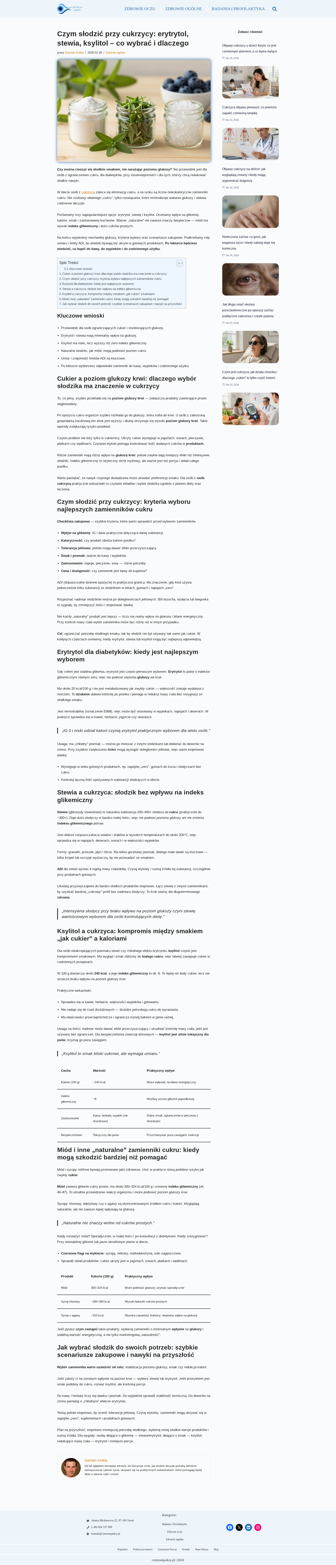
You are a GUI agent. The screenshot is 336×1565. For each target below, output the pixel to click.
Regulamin (123, 1549)
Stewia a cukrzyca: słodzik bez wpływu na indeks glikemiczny (101, 288)
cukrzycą (88, 192)
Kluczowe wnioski (80, 268)
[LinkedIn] (248, 1527)
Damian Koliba (74, 52)
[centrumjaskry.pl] (69, 9)
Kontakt (186, 1549)
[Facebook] (229, 1527)
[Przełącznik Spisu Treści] (177, 263)
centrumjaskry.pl (163, 1560)
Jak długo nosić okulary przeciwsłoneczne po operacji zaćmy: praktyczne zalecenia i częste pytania (248, 310)
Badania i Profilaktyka (238, 8)
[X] (239, 1527)
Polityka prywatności (142, 1549)
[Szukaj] (274, 8)
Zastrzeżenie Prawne (167, 1549)
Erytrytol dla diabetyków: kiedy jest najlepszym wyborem (98, 283)
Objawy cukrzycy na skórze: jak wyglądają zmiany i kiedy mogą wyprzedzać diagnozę (243, 174)
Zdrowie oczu (139, 8)
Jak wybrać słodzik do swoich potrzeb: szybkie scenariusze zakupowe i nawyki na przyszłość (122, 303)
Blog (216, 1549)
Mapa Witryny (201, 1549)
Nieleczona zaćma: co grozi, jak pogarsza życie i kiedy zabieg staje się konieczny (248, 242)
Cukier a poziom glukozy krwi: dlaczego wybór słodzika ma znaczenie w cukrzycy (114, 273)
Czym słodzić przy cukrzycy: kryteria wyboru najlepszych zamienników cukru (111, 278)
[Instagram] (257, 1527)
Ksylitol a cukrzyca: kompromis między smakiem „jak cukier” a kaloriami (108, 294)
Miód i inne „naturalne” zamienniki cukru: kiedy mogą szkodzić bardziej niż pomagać (115, 299)
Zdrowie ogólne (183, 8)
